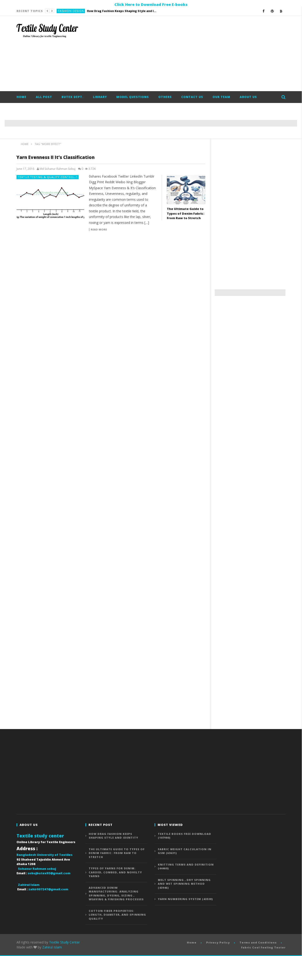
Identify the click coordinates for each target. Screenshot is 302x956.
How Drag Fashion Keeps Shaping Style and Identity (113, 836)
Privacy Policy (218, 942)
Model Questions (132, 97)
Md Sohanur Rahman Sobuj (58, 169)
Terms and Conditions (258, 942)
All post (44, 97)
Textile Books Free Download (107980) (184, 836)
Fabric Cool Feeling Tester (263, 947)
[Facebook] (263, 11)
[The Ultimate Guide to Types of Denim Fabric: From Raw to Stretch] (186, 190)
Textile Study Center (64, 942)
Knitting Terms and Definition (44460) (186, 866)
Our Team (221, 97)
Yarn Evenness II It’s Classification (56, 157)
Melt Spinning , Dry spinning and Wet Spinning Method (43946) (184, 883)
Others (165, 97)
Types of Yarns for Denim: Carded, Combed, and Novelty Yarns (115, 872)
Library (100, 97)
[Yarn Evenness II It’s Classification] (50, 197)
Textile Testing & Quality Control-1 (48, 177)
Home (21, 97)
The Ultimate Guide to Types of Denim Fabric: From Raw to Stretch (106, 11)
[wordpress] (272, 11)
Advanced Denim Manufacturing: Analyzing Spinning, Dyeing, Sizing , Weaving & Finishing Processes (116, 893)
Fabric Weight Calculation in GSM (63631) (184, 851)
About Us (248, 97)
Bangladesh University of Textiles (44, 855)
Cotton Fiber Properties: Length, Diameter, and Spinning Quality (117, 914)
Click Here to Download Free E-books (151, 4)
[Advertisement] (199, 53)
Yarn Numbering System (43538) (185, 899)
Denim (63, 11)
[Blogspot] (281, 11)
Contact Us (192, 97)
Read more (99, 229)
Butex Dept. (73, 97)
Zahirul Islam (52, 947)
